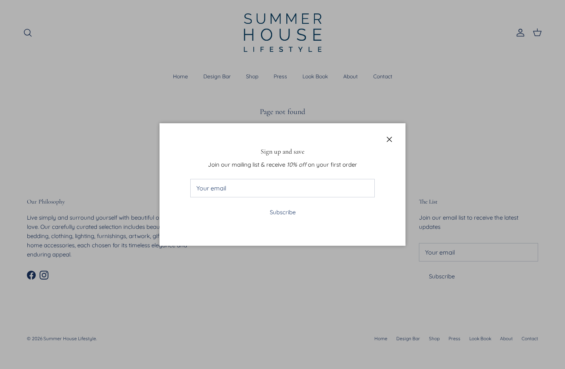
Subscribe (283, 212)
